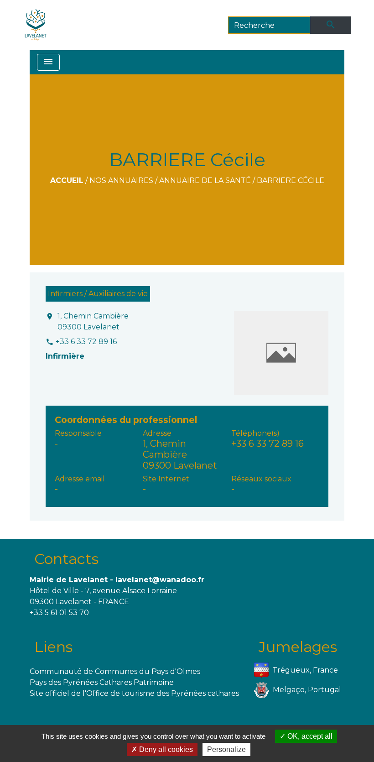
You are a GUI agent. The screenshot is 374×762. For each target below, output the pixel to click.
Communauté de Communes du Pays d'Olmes (115, 671)
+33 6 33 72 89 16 (86, 341)
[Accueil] (36, 25)
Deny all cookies (165, 749)
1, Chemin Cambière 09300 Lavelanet (93, 321)
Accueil (66, 180)
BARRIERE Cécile (290, 180)
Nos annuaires (121, 180)
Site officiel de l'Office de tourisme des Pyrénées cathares (134, 693)
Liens (53, 647)
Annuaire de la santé (205, 180)
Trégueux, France (305, 670)
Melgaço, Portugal (307, 689)
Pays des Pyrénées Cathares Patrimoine (102, 682)
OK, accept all (309, 736)
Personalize (226, 749)
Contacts (66, 559)
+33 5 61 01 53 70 (59, 612)
